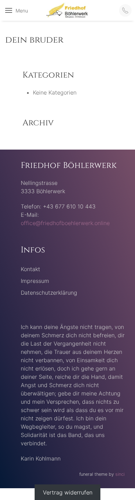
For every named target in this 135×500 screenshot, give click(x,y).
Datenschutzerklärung (49, 292)
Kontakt (30, 269)
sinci (120, 474)
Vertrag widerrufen (67, 492)
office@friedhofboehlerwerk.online (65, 223)
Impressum (35, 280)
